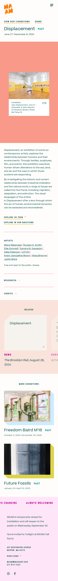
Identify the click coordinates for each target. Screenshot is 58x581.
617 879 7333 (14, 564)
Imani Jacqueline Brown (17, 255)
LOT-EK (26, 252)
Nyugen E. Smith (32, 245)
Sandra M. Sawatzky (31, 248)
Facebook (15, 574)
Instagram (8, 574)
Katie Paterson (12, 252)
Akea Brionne (39, 255)
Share (38, 21)
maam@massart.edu (17, 562)
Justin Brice (10, 259)
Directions (13, 556)
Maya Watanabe (13, 245)
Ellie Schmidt (11, 248)
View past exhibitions (17, 21)
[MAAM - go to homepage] (8, 9)
